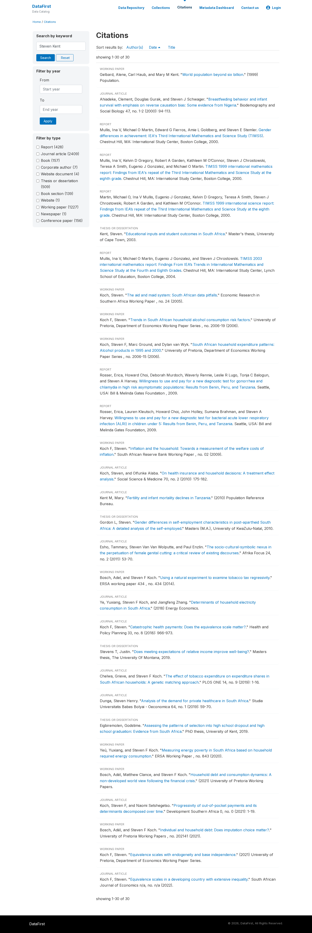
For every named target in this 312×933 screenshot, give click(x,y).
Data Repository (131, 8)
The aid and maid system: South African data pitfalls (172, 295)
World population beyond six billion (212, 74)
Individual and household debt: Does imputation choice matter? (214, 830)
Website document (60, 174)
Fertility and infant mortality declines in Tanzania (168, 498)
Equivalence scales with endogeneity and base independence (182, 854)
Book (50, 160)
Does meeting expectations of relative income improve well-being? (191, 651)
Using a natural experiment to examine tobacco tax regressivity (215, 577)
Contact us (250, 8)
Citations (184, 7)
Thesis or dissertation (59, 184)
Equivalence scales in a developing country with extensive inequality (189, 879)
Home (37, 22)
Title (171, 47)
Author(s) (134, 47)
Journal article (60, 154)
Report (52, 147)
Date (153, 47)
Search (45, 58)
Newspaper (53, 214)
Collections (161, 8)
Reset (65, 58)
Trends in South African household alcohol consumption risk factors (190, 319)
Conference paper (62, 220)
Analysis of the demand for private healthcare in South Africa (194, 700)
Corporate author (59, 167)
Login (276, 8)
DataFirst (41, 6)
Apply (48, 121)
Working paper (60, 207)
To (42, 100)
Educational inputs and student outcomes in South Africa (175, 234)
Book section (57, 193)
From (44, 80)
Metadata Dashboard (216, 8)
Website (50, 200)
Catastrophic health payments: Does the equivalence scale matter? (188, 627)
